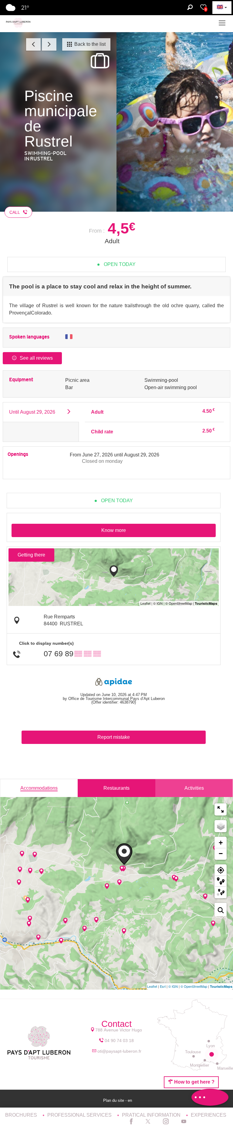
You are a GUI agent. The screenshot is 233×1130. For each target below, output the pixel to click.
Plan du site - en (118, 1100)
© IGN (173, 986)
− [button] (221, 853)
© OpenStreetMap (194, 986)
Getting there (31, 554)
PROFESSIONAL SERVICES (80, 1115)
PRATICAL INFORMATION (152, 1115)
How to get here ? (193, 1082)
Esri (163, 986)
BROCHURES (21, 1115)
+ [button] (221, 842)
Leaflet (152, 986)
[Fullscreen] (220, 809)
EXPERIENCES (208, 1115)
